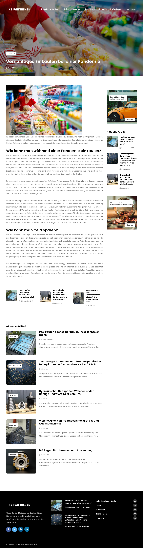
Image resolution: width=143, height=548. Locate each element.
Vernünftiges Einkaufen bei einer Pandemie (53, 61)
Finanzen (103, 9)
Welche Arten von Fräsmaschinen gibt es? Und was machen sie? (93, 296)
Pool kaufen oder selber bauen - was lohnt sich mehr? (26, 293)
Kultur (66, 9)
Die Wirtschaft (116, 9)
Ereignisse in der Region (51, 9)
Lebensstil (77, 9)
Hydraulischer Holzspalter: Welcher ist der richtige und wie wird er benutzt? (60, 295)
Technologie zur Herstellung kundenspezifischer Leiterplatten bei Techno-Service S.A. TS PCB (70, 363)
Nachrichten (90, 9)
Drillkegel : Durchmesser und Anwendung (66, 450)
